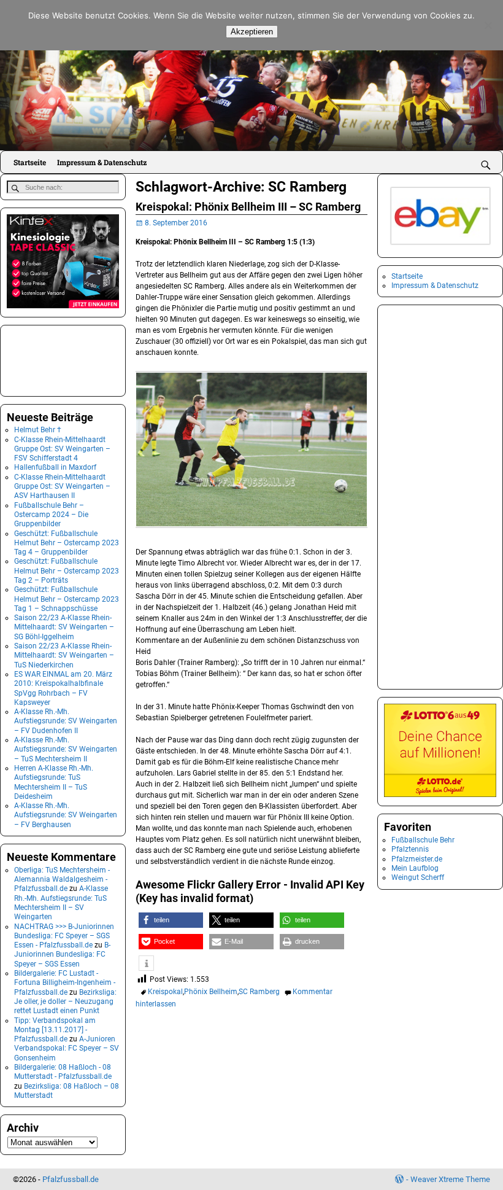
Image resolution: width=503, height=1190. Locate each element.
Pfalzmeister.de (416, 859)
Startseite (29, 162)
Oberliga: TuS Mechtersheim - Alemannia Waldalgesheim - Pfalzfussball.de (62, 879)
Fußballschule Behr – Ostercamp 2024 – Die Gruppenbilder (51, 515)
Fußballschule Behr (423, 840)
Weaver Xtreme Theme (450, 1179)
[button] (171, 920)
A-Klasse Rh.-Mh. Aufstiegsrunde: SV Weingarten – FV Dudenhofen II (65, 721)
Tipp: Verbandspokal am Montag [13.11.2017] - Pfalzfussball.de (55, 1030)
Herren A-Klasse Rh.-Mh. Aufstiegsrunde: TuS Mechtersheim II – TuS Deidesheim (53, 782)
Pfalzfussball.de (70, 1179)
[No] (488, 25)
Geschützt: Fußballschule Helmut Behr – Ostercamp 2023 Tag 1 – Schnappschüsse (66, 599)
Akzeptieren (252, 31)
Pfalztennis (410, 849)
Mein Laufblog (415, 868)
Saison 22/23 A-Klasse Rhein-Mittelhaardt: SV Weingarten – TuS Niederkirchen (64, 655)
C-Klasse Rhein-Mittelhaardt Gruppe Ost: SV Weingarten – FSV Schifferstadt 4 (62, 449)
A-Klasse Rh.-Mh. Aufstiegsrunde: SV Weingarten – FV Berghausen (65, 815)
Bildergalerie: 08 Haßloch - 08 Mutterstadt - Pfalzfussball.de (63, 1072)
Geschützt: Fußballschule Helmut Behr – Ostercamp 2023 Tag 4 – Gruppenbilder (66, 543)
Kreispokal (165, 991)
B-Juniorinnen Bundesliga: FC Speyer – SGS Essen (62, 954)
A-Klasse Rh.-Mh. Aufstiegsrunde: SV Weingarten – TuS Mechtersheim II (65, 749)
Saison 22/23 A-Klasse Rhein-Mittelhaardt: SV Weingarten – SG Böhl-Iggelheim (64, 627)
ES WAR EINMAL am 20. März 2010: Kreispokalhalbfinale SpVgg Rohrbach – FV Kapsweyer (63, 688)
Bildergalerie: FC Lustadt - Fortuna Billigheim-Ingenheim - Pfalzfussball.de (64, 983)
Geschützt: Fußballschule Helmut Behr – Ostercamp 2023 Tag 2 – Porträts (66, 571)
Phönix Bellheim (210, 991)
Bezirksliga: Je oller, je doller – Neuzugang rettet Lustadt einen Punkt (65, 1002)
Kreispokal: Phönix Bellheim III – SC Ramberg (248, 206)
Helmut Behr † (37, 430)
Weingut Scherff (417, 877)
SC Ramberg (259, 991)
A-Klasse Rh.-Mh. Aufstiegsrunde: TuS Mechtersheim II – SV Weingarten (61, 902)
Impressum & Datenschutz (102, 162)
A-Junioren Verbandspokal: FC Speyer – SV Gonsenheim (66, 1048)
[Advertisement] (68, 359)
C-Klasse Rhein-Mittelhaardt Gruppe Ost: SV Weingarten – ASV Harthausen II (62, 486)
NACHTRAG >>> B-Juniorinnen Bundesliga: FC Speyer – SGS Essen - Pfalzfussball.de (64, 936)
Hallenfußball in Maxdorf (55, 467)
